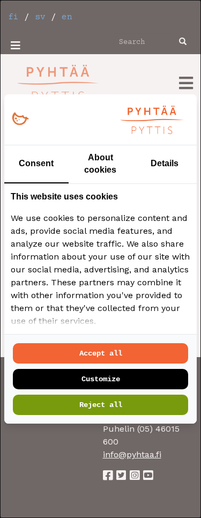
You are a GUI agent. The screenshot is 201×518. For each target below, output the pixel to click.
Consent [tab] (36, 163)
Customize (100, 379)
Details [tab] (164, 163)
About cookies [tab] (100, 163)
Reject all (100, 405)
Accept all (100, 353)
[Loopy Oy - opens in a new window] (20, 119)
